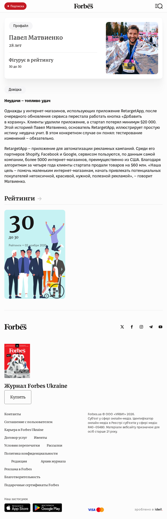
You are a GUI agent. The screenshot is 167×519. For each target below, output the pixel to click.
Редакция (19, 461)
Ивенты (40, 438)
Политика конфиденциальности (31, 453)
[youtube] (160, 327)
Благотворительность (22, 477)
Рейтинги (19, 198)
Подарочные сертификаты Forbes (31, 485)
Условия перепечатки (22, 445)
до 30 (22, 233)
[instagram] (141, 327)
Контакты (12, 414)
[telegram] (151, 327)
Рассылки (54, 445)
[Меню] (159, 6)
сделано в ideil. (148, 509)
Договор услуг (15, 438)
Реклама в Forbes (18, 469)
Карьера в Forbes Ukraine (23, 430)
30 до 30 (15, 66)
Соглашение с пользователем (28, 422)
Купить (17, 397)
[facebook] (132, 327)
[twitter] (122, 327)
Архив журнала (53, 461)
